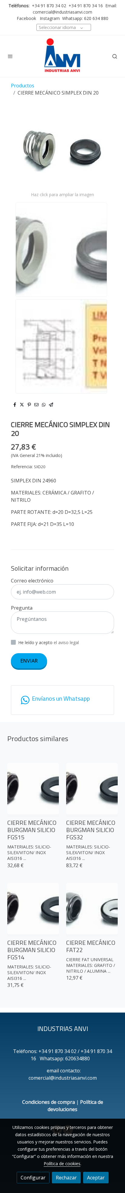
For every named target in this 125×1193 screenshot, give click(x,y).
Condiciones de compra (48, 1102)
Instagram (49, 18)
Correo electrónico (32, 580)
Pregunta (21, 608)
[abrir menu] (10, 56)
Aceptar (96, 1177)
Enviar (29, 660)
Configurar (33, 1177)
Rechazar (66, 1177)
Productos (22, 85)
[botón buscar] (114, 56)
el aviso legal (66, 642)
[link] (62, 56)
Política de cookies (62, 1163)
